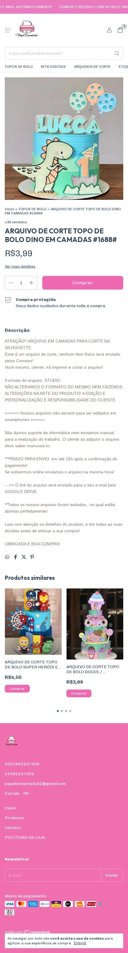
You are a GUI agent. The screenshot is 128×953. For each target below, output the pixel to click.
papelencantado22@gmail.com (35, 783)
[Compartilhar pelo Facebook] (16, 557)
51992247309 (19, 773)
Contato (13, 827)
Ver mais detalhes (20, 266)
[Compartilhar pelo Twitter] (24, 557)
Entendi (80, 943)
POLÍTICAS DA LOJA (25, 837)
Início (9, 209)
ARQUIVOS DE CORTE (92, 67)
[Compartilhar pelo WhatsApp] (8, 557)
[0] (120, 30)
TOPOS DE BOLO (19, 67)
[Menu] (7, 30)
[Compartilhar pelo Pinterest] (32, 557)
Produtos (14, 817)
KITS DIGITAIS (53, 67)
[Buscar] (117, 53)
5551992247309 (22, 764)
